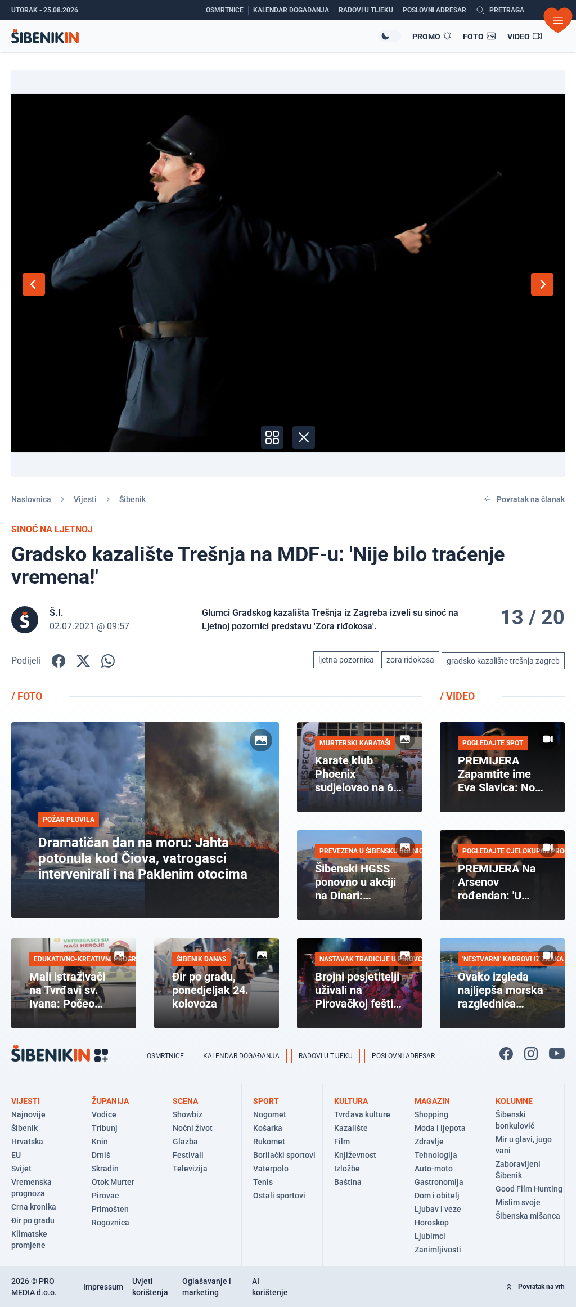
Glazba (185, 1141)
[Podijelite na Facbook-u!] (58, 661)
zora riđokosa (410, 659)
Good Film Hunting (529, 1188)
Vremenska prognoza (31, 1188)
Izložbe (347, 1168)
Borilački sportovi (284, 1155)
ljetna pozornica (346, 659)
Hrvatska (27, 1141)
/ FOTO (26, 696)
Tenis (263, 1182)
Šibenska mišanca (528, 1215)
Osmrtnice (165, 1056)
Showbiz (187, 1114)
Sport (266, 1100)
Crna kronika (33, 1206)
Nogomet (269, 1114)
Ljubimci (430, 1236)
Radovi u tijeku (326, 1056)
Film (342, 1141)
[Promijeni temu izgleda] (390, 36)
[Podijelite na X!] (83, 661)
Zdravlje (429, 1141)
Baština (348, 1182)
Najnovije (28, 1114)
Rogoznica (110, 1222)
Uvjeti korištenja (150, 1287)
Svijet (21, 1168)
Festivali (188, 1155)
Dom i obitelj (437, 1195)
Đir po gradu (33, 1220)
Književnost (355, 1155)
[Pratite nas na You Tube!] (557, 1054)
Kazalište (351, 1128)
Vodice (104, 1114)
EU (16, 1155)
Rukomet (269, 1141)
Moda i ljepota (440, 1128)
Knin (100, 1141)
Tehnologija (436, 1155)
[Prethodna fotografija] (34, 284)
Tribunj (105, 1128)
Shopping (431, 1114)
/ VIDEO (457, 696)
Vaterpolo (271, 1168)
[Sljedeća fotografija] (542, 284)
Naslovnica (31, 499)
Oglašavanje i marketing (206, 1287)
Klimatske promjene (29, 1239)
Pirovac (105, 1195)
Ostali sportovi (279, 1195)
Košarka (267, 1128)
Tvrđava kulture (362, 1114)
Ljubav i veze (438, 1209)
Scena (185, 1100)
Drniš (101, 1155)
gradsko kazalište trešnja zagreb (503, 660)
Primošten (110, 1209)
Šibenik (132, 499)
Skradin (105, 1168)
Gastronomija (439, 1182)
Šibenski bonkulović (515, 1120)
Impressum (103, 1286)
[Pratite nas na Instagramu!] (531, 1053)
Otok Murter (113, 1182)
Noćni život (193, 1128)
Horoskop (432, 1222)
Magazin (432, 1100)
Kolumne (514, 1100)
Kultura (351, 1100)
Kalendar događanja (241, 1056)
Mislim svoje (518, 1202)
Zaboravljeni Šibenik (518, 1170)
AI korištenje (270, 1287)
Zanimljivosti (438, 1249)
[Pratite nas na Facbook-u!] (506, 1053)
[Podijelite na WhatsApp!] (108, 661)
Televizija (190, 1168)
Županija (110, 1100)
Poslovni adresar (403, 1056)
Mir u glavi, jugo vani (524, 1145)
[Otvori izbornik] (558, 20)
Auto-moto (434, 1168)
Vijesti (85, 499)
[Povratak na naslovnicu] (195, 36)
